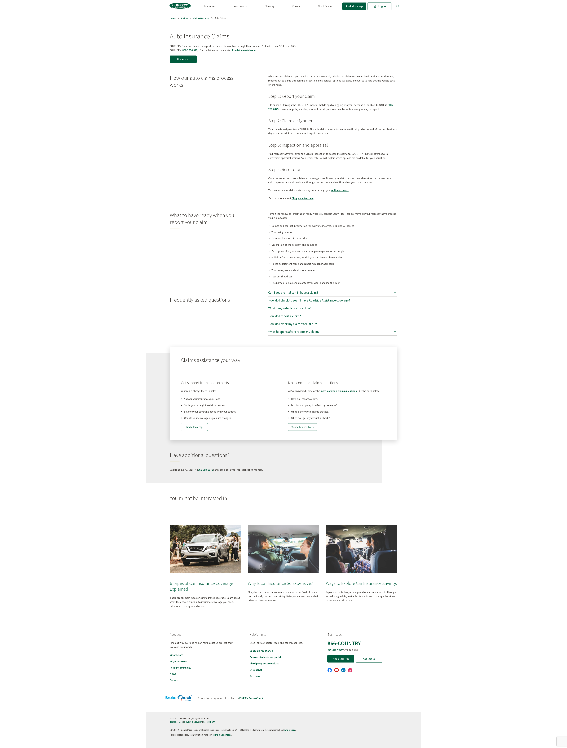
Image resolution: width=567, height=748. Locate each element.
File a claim (183, 59)
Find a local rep (354, 6)
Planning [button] (269, 6)
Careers (174, 680)
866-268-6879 (189, 50)
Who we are (176, 655)
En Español (256, 670)
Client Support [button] (326, 6)
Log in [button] (382, 6)
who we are (289, 730)
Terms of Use (176, 721)
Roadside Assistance (244, 50)
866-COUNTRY (344, 643)
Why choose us (178, 661)
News (173, 674)
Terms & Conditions (221, 734)
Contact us (369, 658)
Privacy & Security (193, 721)
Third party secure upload (264, 663)
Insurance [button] (209, 6)
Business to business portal (265, 657)
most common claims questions (339, 391)
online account (340, 190)
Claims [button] (296, 6)
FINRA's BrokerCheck (251, 698)
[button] (398, 6)
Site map (255, 676)
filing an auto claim (302, 198)
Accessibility (209, 721)
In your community (180, 667)
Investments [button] (240, 6)
